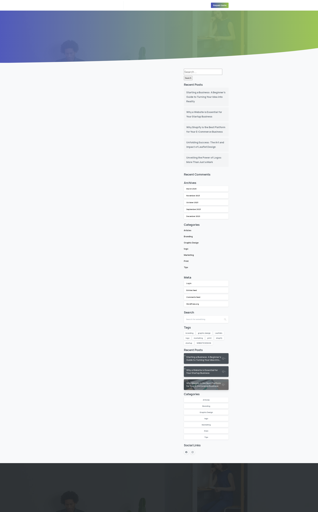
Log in (188, 283)
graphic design (204, 333)
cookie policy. (176, 509)
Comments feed (193, 297)
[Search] (225, 319)
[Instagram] (192, 452)
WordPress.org (192, 304)
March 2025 (191, 189)
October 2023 (192, 202)
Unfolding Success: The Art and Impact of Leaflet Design (134, 139)
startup (189, 343)
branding (189, 333)
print (209, 338)
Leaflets (218, 333)
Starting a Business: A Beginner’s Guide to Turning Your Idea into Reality (205, 97)
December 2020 (193, 216)
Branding (188, 236)
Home (156, 38)
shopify (219, 338)
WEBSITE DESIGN (204, 343)
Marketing (189, 255)
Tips (186, 267)
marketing (198, 338)
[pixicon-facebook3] (136, 493)
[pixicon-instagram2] (142, 493)
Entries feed (191, 290)
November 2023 (193, 195)
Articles (187, 230)
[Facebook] (186, 452)
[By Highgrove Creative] (94, 122)
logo (186, 248)
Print (186, 261)
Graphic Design (191, 242)
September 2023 (193, 209)
